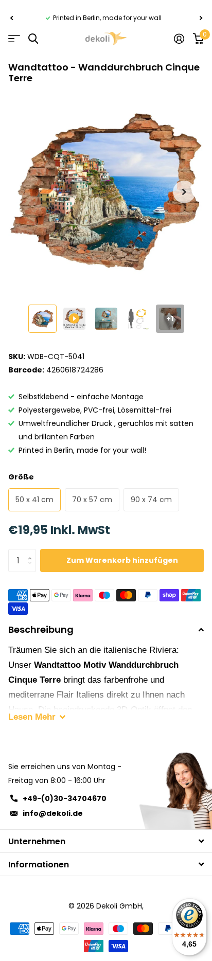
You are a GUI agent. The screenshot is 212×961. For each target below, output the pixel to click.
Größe (21, 477)
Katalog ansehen (14, 38)
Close (106, 841)
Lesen (32, 717)
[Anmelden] (178, 38)
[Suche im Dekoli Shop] (33, 38)
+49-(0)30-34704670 (65, 798)
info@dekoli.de (53, 813)
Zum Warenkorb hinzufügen (122, 560)
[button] (11, 18)
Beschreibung (41, 629)
